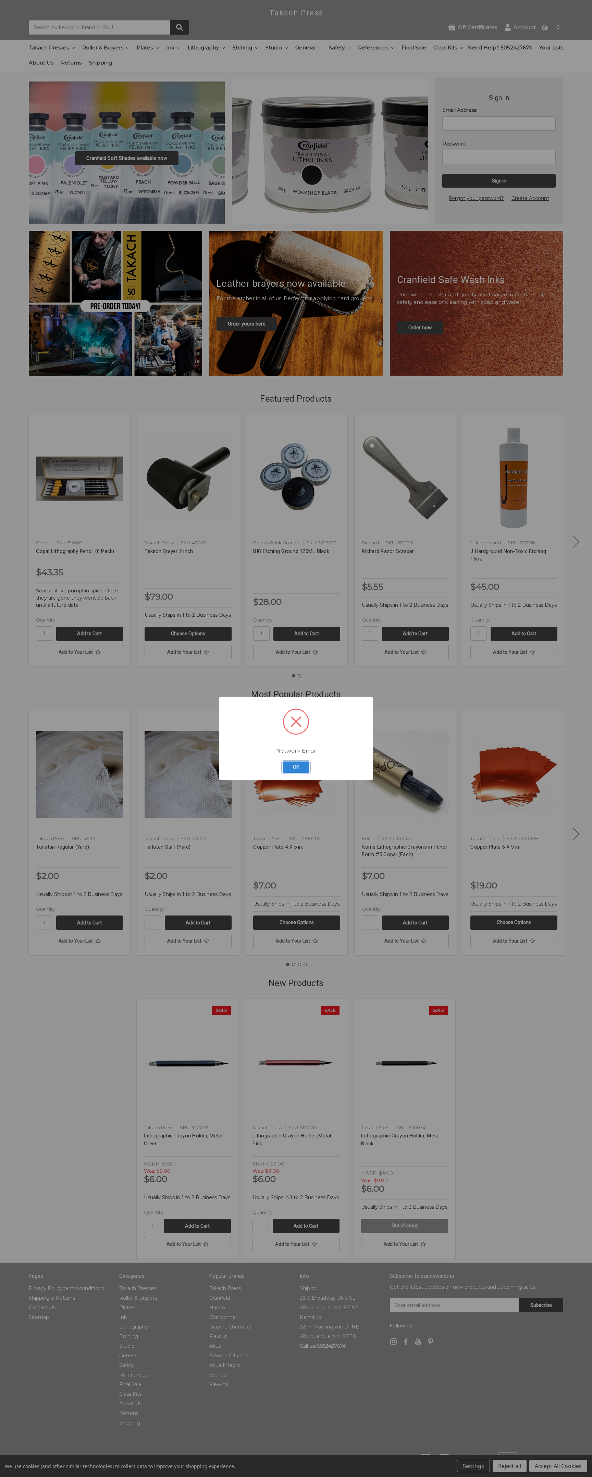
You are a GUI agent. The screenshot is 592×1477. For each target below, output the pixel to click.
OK (296, 767)
